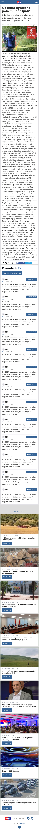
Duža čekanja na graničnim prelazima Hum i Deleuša (19, 803)
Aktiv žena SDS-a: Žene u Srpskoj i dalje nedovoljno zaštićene (17, 739)
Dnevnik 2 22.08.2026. (10, 771)
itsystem (21, 823)
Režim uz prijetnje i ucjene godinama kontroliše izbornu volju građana (17, 639)
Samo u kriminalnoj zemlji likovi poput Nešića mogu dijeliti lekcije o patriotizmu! (19, 705)
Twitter (30, 263)
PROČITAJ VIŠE (7, 543)
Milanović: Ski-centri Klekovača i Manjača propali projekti (18, 672)
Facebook (21, 263)
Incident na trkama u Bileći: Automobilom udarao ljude (19, 539)
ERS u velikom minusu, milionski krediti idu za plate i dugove (19, 605)
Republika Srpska (19, 511)
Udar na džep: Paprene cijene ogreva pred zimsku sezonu (19, 572)
